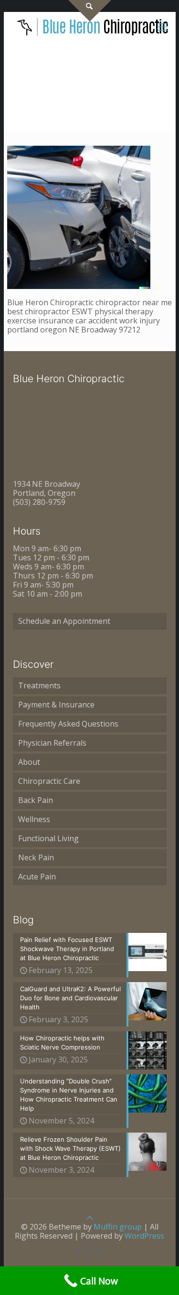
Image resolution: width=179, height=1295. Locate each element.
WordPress (144, 1236)
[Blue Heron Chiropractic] (93, 26)
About (29, 762)
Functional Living (48, 838)
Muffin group (118, 1226)
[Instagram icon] (89, 1249)
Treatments (39, 685)
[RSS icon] (99, 1249)
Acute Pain (37, 876)
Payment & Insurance (56, 704)
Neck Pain (36, 857)
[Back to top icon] (90, 1217)
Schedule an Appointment (64, 621)
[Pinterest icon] (79, 1249)
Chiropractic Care (49, 781)
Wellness (34, 819)
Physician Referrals (52, 743)
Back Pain (35, 800)
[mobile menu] (163, 26)
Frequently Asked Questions (68, 723)
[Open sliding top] (89, 10)
